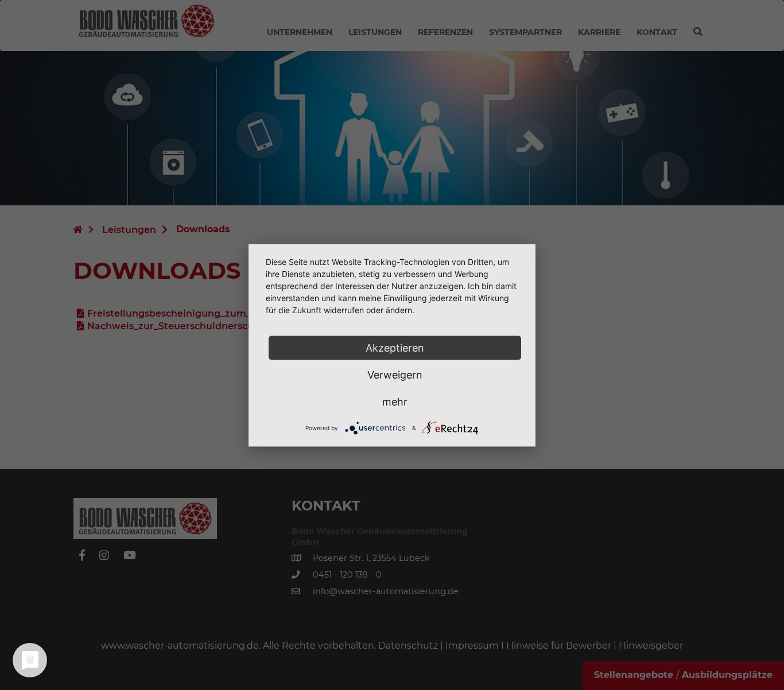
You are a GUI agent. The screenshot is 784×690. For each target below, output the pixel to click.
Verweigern (394, 374)
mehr (394, 401)
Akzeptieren (395, 347)
